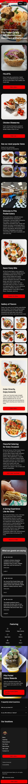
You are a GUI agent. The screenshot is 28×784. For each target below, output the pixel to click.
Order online (13, 781)
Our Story (5, 743)
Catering (4, 738)
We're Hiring (5, 745)
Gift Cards (5, 747)
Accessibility (5, 763)
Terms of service (6, 761)
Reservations (6, 741)
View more (6, 567)
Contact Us (5, 750)
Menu (20, 3)
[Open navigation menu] (24, 3)
